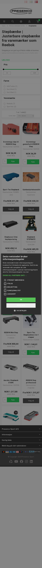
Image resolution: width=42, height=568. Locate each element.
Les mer (26, 272)
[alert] (21, 284)
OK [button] (21, 300)
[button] (21, 275)
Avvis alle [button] (21, 305)
